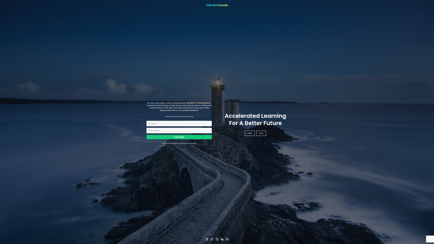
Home (249, 133)
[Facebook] (206, 239)
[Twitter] (212, 239)
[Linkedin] (222, 239)
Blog (261, 133)
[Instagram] (217, 239)
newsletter (190, 103)
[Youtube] (227, 239)
